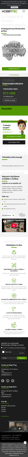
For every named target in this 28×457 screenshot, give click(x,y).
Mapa (2, 371)
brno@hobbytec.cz (6, 396)
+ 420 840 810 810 (6, 373)
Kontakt (3, 411)
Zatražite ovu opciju (9, 100)
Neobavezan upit (14, 69)
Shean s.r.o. (17, 439)
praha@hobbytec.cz (6, 375)
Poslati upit (15, 75)
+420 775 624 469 (6, 394)
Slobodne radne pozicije (8, 405)
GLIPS (7, 439)
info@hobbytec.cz (8, 132)
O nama (3, 409)
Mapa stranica (15, 437)
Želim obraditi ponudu (14, 136)
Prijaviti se (22, 358)
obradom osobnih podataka (17, 347)
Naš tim (3, 407)
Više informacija (6, 215)
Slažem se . (14, 347)
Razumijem (14, 7)
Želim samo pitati (14, 142)
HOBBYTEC (18, 435)
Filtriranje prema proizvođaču (12, 35)
